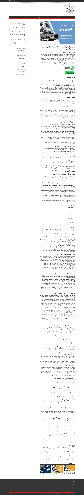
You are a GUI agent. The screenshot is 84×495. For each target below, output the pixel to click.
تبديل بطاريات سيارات (69, 331)
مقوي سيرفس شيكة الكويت (20, 56)
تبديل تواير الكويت (71, 214)
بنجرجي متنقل (68, 244)
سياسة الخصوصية (72, 489)
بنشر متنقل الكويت (71, 205)
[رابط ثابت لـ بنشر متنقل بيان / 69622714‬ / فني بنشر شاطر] (57, 472)
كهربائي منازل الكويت (22, 63)
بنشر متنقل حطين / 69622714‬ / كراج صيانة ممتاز (17, 42)
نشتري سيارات (72, 382)
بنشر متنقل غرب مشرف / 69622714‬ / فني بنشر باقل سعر (69, 473)
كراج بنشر (71, 451)
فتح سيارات (62, 379)
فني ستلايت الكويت (22, 53)
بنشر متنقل (65, 59)
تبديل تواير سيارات (61, 333)
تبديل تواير (53, 149)
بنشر (56, 375)
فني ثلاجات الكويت (22, 58)
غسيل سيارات (72, 343)
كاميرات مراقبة (70, 383)
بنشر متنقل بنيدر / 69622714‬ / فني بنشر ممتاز (45, 474)
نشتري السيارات (60, 382)
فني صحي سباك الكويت (21, 64)
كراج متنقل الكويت (71, 207)
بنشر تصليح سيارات (72, 388)
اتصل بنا (73, 484)
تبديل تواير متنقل (58, 151)
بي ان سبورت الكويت (21, 50)
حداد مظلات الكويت (22, 66)
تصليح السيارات (49, 419)
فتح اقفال (52, 379)
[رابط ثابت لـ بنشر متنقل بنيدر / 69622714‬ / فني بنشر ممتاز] (45, 472)
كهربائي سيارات (57, 312)
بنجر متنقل (60, 64)
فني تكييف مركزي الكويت (21, 55)
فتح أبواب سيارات (67, 379)
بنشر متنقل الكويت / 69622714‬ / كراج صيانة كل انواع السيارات (65, 487)
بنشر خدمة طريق (69, 133)
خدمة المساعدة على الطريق (55, 439)
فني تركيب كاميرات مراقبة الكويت (20, 74)
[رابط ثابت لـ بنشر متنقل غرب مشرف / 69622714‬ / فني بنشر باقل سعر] (69, 471)
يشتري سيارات (66, 382)
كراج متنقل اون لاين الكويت (21, 69)
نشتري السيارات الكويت (21, 71)
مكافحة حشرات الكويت (21, 61)
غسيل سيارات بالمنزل (58, 343)
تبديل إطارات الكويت (71, 218)
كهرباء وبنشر (64, 261)
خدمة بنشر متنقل (58, 85)
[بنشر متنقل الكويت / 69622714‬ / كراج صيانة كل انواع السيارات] (69, 12)
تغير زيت (63, 93)
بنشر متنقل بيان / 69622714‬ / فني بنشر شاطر (58, 474)
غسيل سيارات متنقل (66, 343)
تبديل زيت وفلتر (63, 281)
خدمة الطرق (69, 419)
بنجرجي (70, 249)
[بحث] (10, 1)
